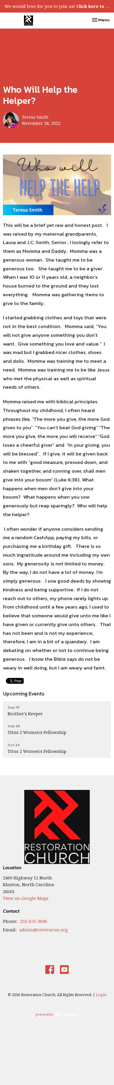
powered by (54, 1019)
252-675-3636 (33, 921)
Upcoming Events (23, 693)
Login (101, 994)
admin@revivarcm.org (43, 929)
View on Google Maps (26, 898)
